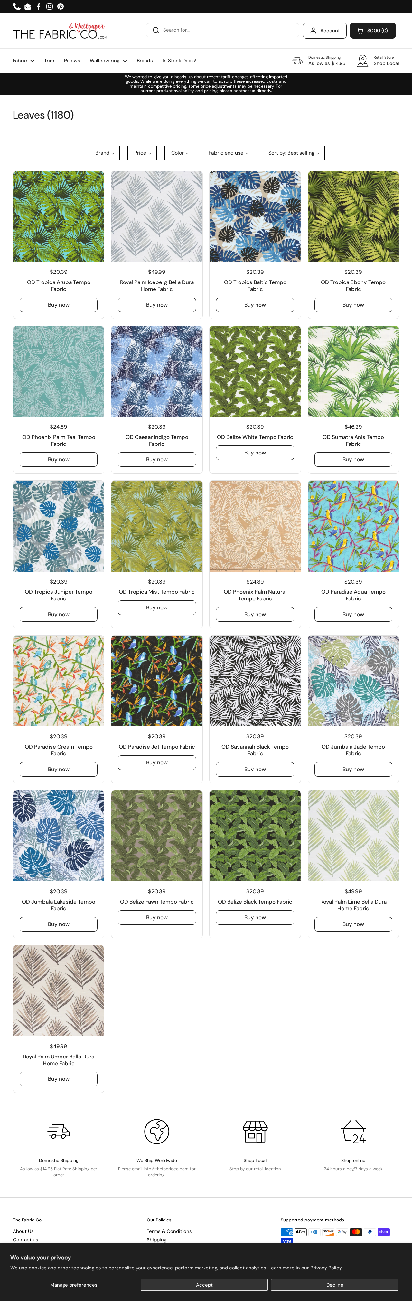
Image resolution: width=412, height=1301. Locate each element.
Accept (204, 1285)
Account (330, 30)
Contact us (25, 1240)
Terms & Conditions (169, 1231)
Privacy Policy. (326, 1268)
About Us (23, 1231)
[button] (373, 31)
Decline (334, 1285)
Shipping (156, 1240)
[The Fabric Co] (60, 31)
